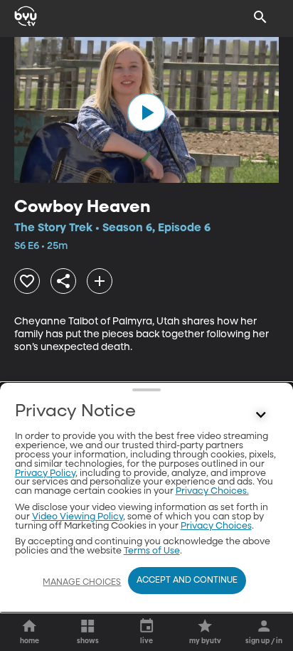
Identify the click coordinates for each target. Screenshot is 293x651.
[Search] (260, 17)
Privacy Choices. (212, 491)
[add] (99, 281)
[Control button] (260, 415)
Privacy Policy (45, 473)
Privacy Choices (216, 526)
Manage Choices (82, 582)
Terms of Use (152, 551)
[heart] (27, 281)
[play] (146, 112)
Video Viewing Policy (77, 517)
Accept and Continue (187, 580)
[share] (63, 281)
